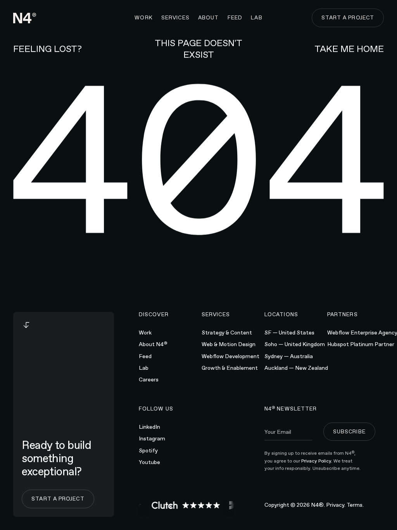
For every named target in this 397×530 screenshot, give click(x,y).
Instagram (152, 438)
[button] (175, 18)
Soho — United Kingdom (294, 344)
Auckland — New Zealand (296, 368)
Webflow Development (230, 356)
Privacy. (335, 505)
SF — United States (289, 332)
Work (145, 332)
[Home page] (24, 18)
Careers (149, 379)
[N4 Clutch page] (184, 505)
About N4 (153, 343)
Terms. (355, 505)
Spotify (148, 450)
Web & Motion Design (228, 344)
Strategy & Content (227, 332)
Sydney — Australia (288, 356)
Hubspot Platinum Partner (360, 344)
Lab (143, 368)
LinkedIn (149, 427)
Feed (145, 356)
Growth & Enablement (230, 368)
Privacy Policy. (317, 461)
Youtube (149, 462)
